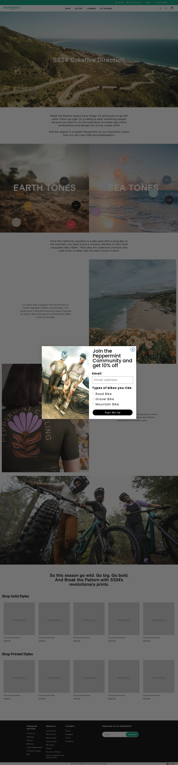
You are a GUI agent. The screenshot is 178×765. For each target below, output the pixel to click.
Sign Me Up (113, 412)
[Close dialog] (133, 349)
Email (97, 373)
